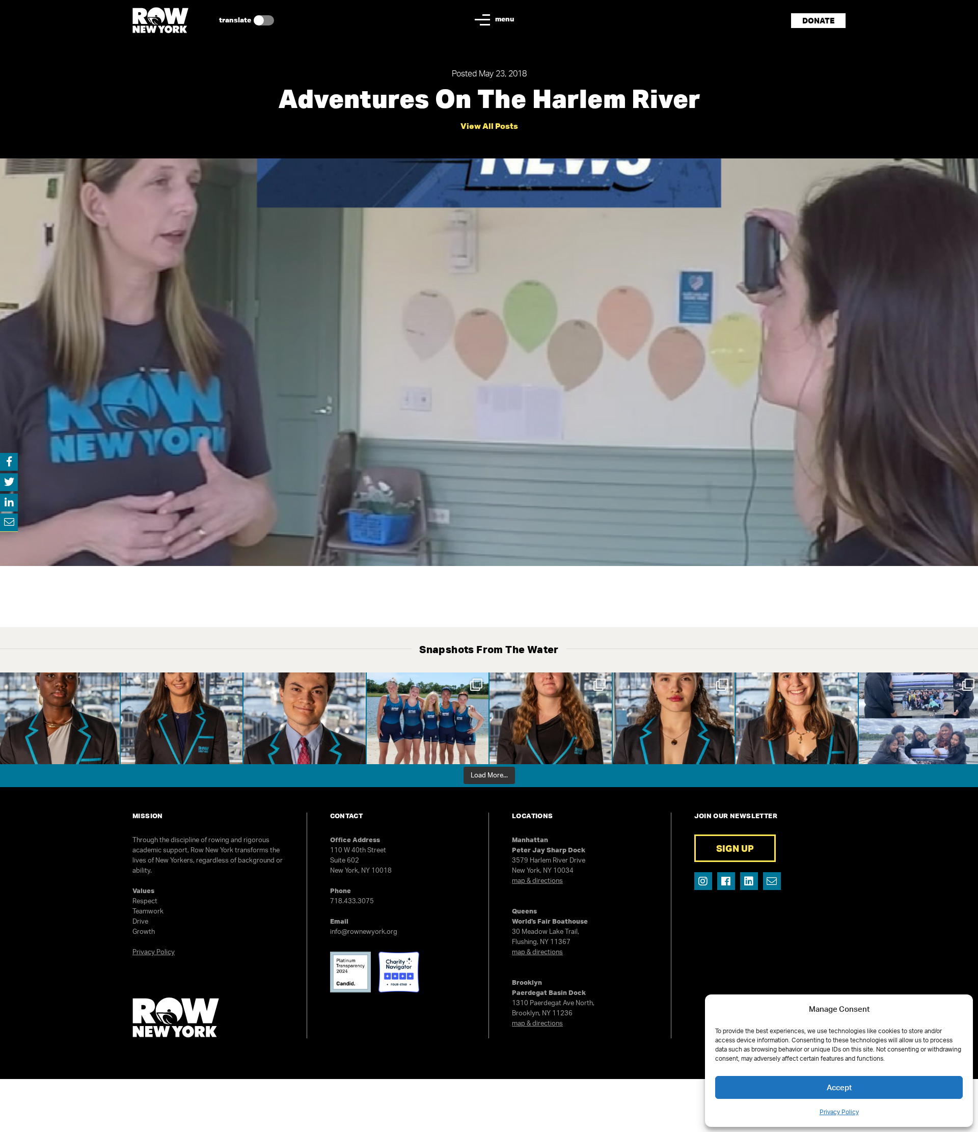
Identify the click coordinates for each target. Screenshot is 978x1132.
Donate (818, 20)
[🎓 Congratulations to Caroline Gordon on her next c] (551, 718)
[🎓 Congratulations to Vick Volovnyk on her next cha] (674, 718)
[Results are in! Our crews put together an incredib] (428, 718)
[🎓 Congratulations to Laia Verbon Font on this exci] (182, 718)
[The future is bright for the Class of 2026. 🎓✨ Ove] (797, 718)
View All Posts (489, 126)
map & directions (537, 880)
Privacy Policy (839, 1112)
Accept (839, 1087)
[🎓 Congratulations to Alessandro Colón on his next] (304, 718)
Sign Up (735, 848)
